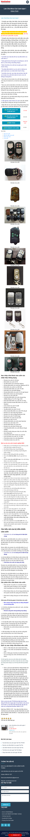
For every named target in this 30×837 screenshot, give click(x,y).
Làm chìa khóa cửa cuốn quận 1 (10, 18)
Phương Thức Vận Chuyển (8, 820)
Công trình (14, 11)
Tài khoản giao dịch (6, 816)
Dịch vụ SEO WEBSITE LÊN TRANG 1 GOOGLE (12, 814)
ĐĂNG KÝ (5, 804)
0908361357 (16, 835)
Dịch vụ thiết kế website (7, 811)
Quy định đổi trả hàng (7, 818)
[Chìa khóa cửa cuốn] (5, 2)
